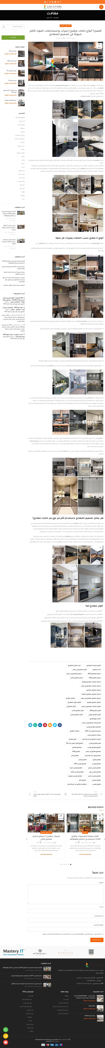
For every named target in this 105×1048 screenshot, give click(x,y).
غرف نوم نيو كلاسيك (26, 1006)
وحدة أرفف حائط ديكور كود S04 (10, 91)
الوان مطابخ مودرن (76, 715)
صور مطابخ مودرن (95, 743)
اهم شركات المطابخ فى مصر (91, 723)
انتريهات (22, 128)
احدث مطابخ (97, 669)
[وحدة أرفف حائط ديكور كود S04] (21, 93)
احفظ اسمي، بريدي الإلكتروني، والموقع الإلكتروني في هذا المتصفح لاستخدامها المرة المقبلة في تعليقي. (71, 934)
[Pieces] (65, 952)
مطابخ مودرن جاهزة (77, 772)
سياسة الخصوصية (62, 1010)
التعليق (100, 883)
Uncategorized (20, 118)
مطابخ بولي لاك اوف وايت (93, 755)
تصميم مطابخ (34, 441)
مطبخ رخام (82, 780)
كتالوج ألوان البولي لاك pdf (74, 743)
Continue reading (85, 854)
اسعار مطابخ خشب (76, 678)
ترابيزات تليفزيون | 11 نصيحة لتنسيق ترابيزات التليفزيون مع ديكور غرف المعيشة (14, 280)
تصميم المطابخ (84, 518)
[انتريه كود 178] (21, 83)
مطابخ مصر (83, 760)
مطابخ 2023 (76, 751)
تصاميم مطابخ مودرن (93, 727)
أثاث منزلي (49, 17)
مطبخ (93, 85)
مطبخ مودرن (96, 784)
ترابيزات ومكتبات (20, 135)
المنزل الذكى (21, 125)
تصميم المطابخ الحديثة (77, 614)
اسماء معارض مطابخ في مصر (91, 698)
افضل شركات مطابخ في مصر (91, 706)
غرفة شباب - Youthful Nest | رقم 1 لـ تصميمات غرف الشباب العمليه (84, 997)
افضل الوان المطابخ (74, 702)
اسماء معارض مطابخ (94, 690)
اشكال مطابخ (70, 698)
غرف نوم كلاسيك (27, 999)
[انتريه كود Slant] (21, 63)
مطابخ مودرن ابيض (94, 768)
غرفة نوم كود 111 (12, 71)
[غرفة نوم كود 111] (21, 73)
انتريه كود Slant (12, 61)
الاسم (101, 907)
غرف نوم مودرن (27, 1003)
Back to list (66, 794)
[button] (97, 109)
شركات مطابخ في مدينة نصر (91, 739)
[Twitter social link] (58, 2)
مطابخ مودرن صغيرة (75, 776)
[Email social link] (55, 2)
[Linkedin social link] (50, 2)
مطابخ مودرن (96, 764)
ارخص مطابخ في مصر (80, 669)
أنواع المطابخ (95, 243)
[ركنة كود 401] (21, 53)
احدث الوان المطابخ (74, 665)
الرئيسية (56, 17)
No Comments (30, 970)
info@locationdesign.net (84, 983)
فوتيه (23, 192)
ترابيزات (22, 132)
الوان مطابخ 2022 (95, 710)
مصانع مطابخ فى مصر (93, 751)
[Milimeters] (40, 952)
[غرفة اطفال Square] (21, 103)
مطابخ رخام (75, 755)
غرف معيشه (21, 181)
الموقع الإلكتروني (98, 925)
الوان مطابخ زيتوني (94, 715)
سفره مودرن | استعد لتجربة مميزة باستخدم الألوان (9, 241)
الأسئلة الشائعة (63, 1003)
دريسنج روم (21, 146)
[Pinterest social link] (52, 2)
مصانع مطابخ (77, 747)
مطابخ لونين (96, 760)
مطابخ (62, 25)
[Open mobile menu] (101, 7)
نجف (23, 199)
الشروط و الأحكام (63, 1013)
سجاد (23, 167)
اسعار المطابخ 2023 (94, 674)
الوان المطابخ (71, 706)
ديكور (23, 156)
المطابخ (101, 88)
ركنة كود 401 (13, 51)
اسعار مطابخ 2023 (95, 678)
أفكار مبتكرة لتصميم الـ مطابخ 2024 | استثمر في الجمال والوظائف (9, 213)
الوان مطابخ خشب (78, 710)
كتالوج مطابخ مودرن (94, 747)
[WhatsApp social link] (47, 2)
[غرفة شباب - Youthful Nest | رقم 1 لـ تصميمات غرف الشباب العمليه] (100, 998)
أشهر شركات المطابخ (94, 665)
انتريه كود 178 (12, 80)
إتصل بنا (13, 37)
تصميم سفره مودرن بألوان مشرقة (14, 285)
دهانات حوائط (21, 153)
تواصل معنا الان (85, 96)
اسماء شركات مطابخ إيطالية (91, 682)
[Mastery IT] (14, 952)
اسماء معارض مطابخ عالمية (91, 694)
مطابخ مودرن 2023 (80, 764)
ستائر (23, 163)
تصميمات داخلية (20, 139)
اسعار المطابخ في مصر (74, 674)
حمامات (22, 142)
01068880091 (91, 981)
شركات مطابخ (74, 731)
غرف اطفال (21, 171)
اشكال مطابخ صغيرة (94, 702)
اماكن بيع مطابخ (95, 719)
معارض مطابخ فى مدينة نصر (77, 784)
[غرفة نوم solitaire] (100, 1018)
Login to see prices (11, 54)
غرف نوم (22, 185)
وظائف (66, 996)
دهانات (23, 149)
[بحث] (4, 26)
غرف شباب (21, 178)
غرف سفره (21, 174)
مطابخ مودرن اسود (76, 768)
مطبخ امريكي (96, 780)
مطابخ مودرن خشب (94, 776)
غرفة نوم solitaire (89, 1016)
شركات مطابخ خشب (94, 735)
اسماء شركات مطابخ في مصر (91, 686)
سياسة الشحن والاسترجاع (60, 1006)
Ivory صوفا (92, 1006)
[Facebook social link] (60, 2)
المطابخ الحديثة (82, 321)
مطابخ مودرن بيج (95, 772)
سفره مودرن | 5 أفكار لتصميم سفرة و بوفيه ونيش (9, 227)
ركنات (23, 160)
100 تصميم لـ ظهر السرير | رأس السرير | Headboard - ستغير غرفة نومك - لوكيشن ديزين (14, 300)
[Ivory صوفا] (100, 1008)
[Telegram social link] (45, 2)
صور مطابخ (72, 739)
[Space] (91, 952)
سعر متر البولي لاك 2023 (93, 731)
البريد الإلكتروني (98, 916)
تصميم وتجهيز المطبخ (62, 85)
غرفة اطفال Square (11, 100)
